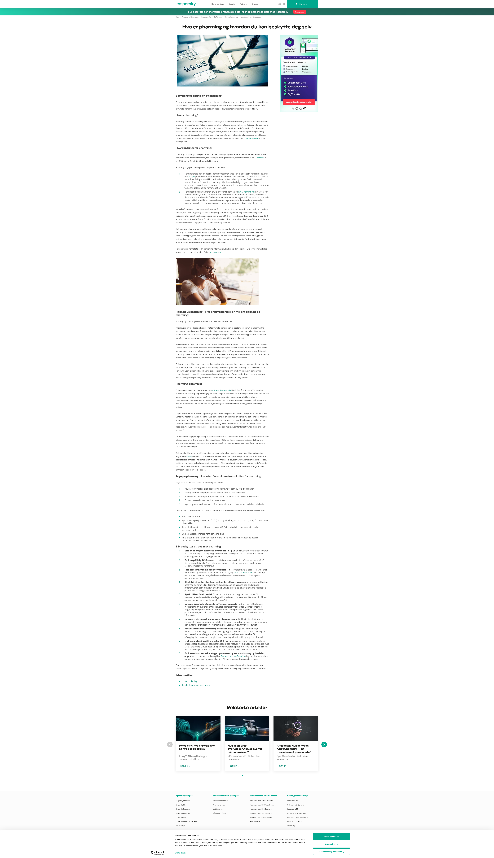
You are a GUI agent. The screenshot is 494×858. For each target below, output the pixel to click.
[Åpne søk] (284, 4)
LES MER (183, 766)
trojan (192, 176)
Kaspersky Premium (182, 809)
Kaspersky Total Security (232, 656)
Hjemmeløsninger (184, 795)
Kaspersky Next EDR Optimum (260, 809)
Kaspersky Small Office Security (261, 801)
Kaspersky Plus (181, 805)
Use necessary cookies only (331, 852)
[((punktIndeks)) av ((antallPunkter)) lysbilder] (242, 775)
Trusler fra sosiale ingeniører (196, 685)
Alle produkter (255, 821)
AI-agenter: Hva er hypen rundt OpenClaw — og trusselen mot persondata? (294, 749)
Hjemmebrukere (217, 4)
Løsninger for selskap (297, 795)
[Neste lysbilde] (324, 744)
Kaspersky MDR (292, 809)
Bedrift (232, 4)
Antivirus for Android (220, 801)
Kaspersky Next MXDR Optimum (261, 817)
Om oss (255, 4)
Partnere (243, 4)
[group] (198, 743)
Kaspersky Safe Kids (183, 813)
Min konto (303, 4)
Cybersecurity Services (295, 805)
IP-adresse (259, 157)
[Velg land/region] (279, 4)
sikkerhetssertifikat (243, 572)
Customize (330, 844)
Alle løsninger (180, 825)
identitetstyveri (251, 138)
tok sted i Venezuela (221, 390)
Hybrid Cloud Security (295, 821)
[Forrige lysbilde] (169, 744)
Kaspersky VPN (181, 817)
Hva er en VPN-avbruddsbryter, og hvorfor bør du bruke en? (245, 749)
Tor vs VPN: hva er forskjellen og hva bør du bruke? (197, 747)
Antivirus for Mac (219, 805)
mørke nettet (215, 252)
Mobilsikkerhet (218, 809)
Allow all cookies (331, 836)
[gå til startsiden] (186, 4)
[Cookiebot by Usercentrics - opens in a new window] (157, 853)
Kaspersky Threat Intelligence (297, 817)
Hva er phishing (189, 681)
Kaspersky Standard (183, 801)
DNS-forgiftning (246, 191)
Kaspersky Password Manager (186, 821)
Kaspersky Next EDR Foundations (262, 805)
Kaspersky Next (292, 801)
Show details (180, 853)
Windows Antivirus (219, 813)
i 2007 (189, 456)
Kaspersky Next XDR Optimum (260, 813)
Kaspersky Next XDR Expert (297, 813)
